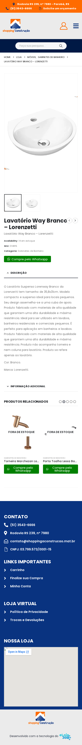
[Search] (60, 45)
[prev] (69, 220)
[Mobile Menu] (76, 25)
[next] (75, 220)
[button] (9, 133)
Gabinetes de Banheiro (30, 250)
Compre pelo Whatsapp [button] (30, 259)
